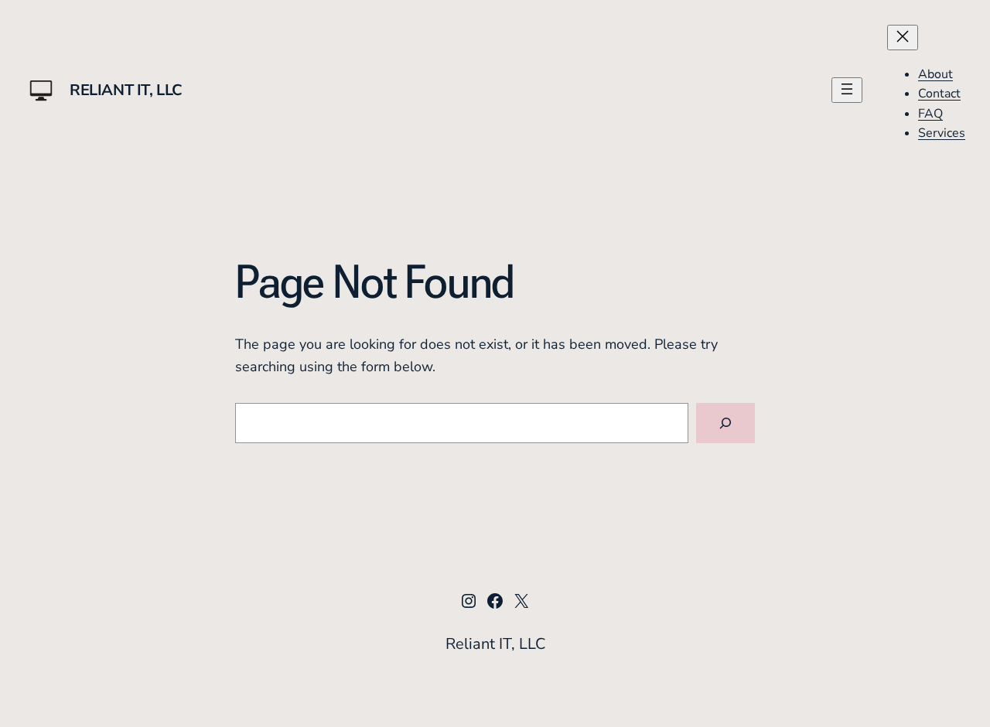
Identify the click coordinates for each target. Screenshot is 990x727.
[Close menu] (902, 37)
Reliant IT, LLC (126, 90)
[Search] (725, 423)
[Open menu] (846, 90)
